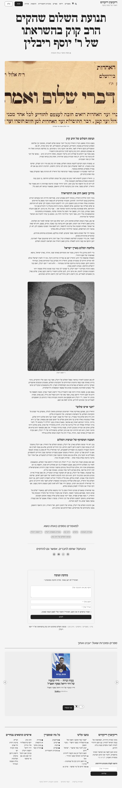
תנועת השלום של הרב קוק (61, 537)
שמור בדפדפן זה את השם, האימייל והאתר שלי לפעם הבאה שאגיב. (65, 612)
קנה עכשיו (68, 708)
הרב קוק (67, 532)
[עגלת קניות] (73, 3)
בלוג (8, 4)
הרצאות (33, 4)
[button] (75, 3)
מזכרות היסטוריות (44, 4)
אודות (27, 4)
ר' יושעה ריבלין (36, 532)
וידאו (61, 4)
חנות (18, 4)
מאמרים (67, 4)
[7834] (76, 706)
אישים (75, 532)
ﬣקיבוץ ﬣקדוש (107, 735)
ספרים (55, 4)
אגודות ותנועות (86, 532)
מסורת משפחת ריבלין (53, 532)
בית (91, 627)
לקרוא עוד (101, 757)
